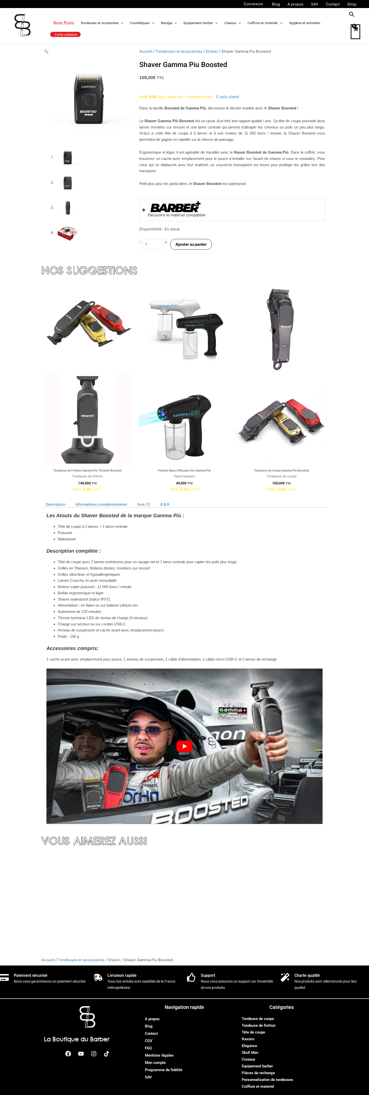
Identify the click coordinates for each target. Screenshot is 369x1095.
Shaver (212, 51)
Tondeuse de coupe (258, 1018)
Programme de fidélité (163, 1070)
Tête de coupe (253, 1032)
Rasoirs (248, 1039)
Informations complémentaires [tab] (101, 504)
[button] (121, 23)
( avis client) (227, 96)
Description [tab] (55, 504)
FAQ (148, 1048)
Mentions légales (159, 1055)
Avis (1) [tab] (143, 504)
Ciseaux (248, 1059)
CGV (148, 1041)
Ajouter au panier (191, 244)
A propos (152, 1019)
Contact (151, 1033)
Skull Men (250, 1052)
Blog (149, 1026)
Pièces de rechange (258, 1073)
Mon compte (155, 1062)
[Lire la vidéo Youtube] (184, 746)
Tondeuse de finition (258, 1025)
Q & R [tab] (164, 504)
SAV (148, 1077)
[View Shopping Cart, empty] (355, 31)
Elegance (249, 1046)
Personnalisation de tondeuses (267, 1079)
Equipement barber (257, 1066)
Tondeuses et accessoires (179, 51)
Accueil (145, 51)
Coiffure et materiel (258, 1086)
